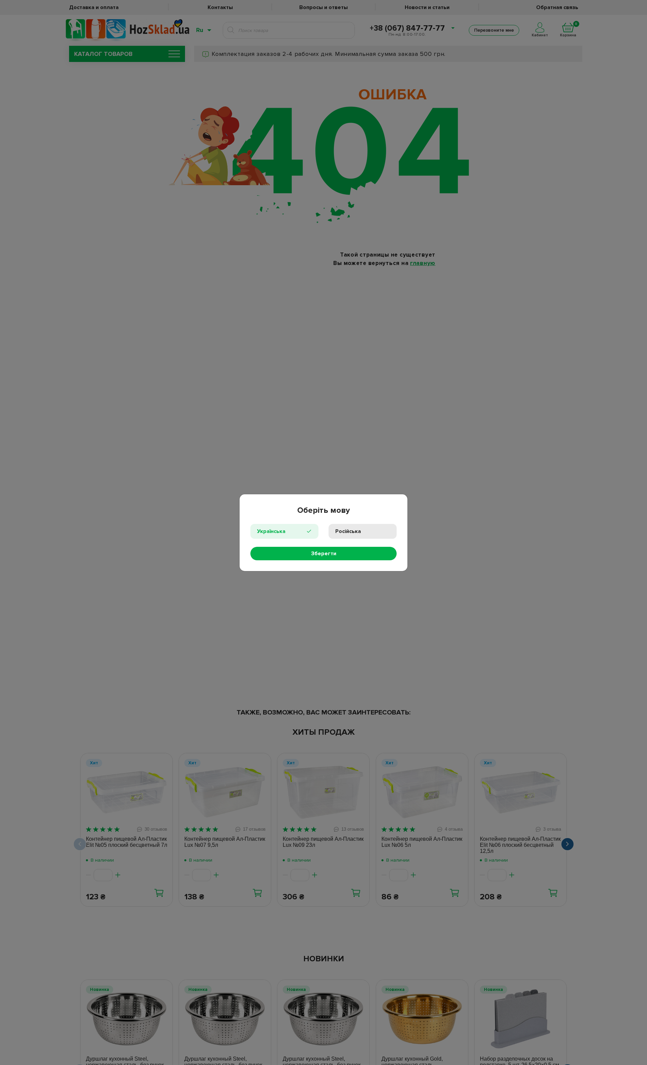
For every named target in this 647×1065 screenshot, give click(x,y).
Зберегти (323, 553)
